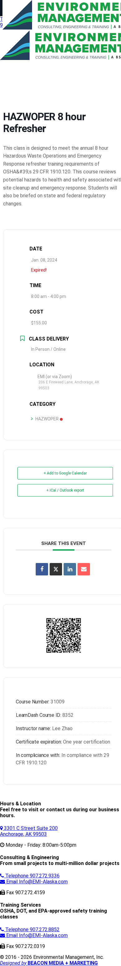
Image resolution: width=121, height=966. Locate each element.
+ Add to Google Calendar (65, 473)
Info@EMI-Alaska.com (37, 882)
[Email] (84, 569)
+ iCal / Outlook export (65, 490)
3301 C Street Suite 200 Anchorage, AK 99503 (29, 831)
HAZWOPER (47, 418)
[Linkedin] (70, 569)
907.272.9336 (32, 876)
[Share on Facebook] (42, 569)
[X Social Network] (56, 569)
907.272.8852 (32, 929)
